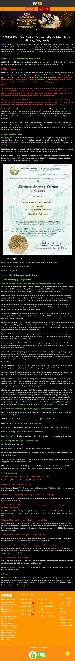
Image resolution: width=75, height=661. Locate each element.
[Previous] (6, 20)
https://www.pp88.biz (66, 625)
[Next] (69, 20)
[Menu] (2, 3)
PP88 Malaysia (64, 623)
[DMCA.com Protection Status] (37, 655)
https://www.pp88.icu (66, 619)
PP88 (3, 44)
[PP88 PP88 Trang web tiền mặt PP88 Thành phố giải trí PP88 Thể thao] (37, 3)
